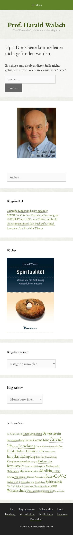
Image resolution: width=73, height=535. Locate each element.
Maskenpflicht (39, 466)
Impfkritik (15, 456)
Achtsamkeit (16, 433)
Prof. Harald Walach (37, 24)
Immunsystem (50, 451)
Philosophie (20, 476)
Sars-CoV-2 (55, 476)
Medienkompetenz (30, 471)
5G (8, 434)
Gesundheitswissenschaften (49, 446)
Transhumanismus (42, 486)
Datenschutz (36, 519)
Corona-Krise (41, 440)
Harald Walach (16, 451)
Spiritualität (54, 481)
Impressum (62, 514)
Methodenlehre (27, 514)
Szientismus (28, 486)
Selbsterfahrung (27, 481)
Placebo (30, 476)
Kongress (34, 461)
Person (60, 509)
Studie (20, 486)
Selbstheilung (40, 482)
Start (12, 509)
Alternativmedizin (32, 433)
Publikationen (46, 514)
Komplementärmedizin (18, 461)
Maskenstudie (53, 466)
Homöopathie (35, 451)
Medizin (46, 470)
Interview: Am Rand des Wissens (25, 228)
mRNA (10, 476)
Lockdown (29, 466)
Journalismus (51, 456)
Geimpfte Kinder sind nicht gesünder (27, 210)
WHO (54, 486)
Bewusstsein (51, 433)
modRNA (56, 471)
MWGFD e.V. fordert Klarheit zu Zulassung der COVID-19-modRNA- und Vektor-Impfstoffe (33, 217)
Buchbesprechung (15, 439)
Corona (28, 440)
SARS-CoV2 (13, 481)
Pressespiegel (39, 476)
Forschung (26, 445)
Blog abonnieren (26, 509)
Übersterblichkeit (59, 491)
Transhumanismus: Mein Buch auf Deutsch (30, 223)
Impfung (30, 456)
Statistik (12, 486)
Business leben (46, 509)
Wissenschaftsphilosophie (39, 490)
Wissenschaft (16, 490)
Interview (40, 456)
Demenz (15, 446)
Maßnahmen (13, 470)
